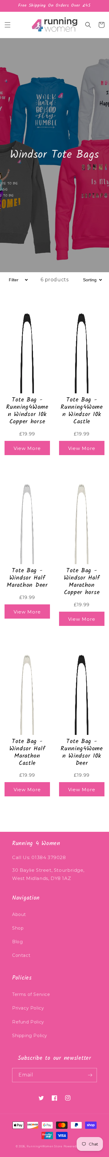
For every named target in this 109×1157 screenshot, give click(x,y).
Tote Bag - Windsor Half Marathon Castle (27, 752)
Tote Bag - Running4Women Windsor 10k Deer (82, 752)
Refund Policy (28, 1022)
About (19, 914)
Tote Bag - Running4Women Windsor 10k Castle (82, 410)
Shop (18, 928)
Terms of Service (31, 994)
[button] (7, 24)
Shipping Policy (29, 1035)
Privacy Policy (28, 1008)
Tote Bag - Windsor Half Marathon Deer (27, 578)
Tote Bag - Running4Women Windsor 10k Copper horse (27, 410)
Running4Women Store (44, 1146)
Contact (21, 955)
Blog (17, 941)
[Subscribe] (90, 1075)
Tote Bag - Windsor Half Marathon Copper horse (82, 581)
